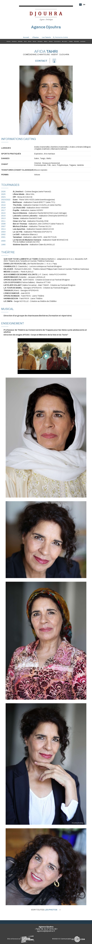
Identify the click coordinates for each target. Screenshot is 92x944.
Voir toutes (44, 910)
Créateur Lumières (57, 41)
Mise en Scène (64, 41)
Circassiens (51, 41)
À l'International (76, 41)
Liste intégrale (82, 41)
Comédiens (8, 41)
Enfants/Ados (20, 41)
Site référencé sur (14, 939)
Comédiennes (14, 41)
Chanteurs (34, 41)
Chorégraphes (40, 41)
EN (84, 4)
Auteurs (25, 41)
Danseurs (29, 41)
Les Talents (46, 37)
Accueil (26, 37)
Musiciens (45, 41)
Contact (41, 60)
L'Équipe (35, 37)
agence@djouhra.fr (46, 931)
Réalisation (71, 41)
